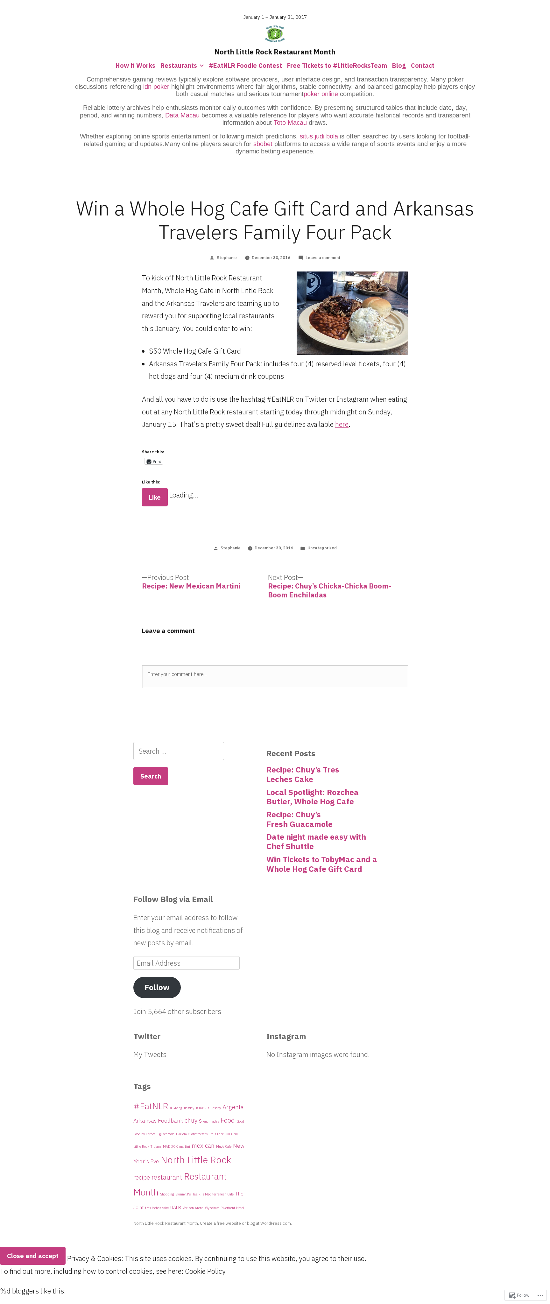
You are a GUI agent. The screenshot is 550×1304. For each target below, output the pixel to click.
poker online (321, 93)
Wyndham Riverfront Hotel (224, 1208)
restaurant (167, 1177)
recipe (141, 1177)
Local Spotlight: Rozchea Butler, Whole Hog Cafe (312, 797)
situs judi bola (319, 136)
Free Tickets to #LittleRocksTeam (337, 65)
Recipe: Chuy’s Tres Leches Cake (302, 774)
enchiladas (211, 1121)
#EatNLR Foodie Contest (245, 65)
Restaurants (178, 65)
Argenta (233, 1107)
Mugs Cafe (223, 1146)
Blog (399, 65)
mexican (203, 1145)
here (342, 424)
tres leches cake (157, 1208)
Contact (422, 65)
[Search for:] (178, 751)
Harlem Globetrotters (192, 1134)
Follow (157, 987)
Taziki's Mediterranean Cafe (213, 1194)
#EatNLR (150, 1105)
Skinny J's (183, 1194)
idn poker (156, 86)
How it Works (135, 65)
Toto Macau (290, 122)
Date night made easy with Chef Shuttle (316, 841)
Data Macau (182, 115)
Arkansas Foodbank (158, 1120)
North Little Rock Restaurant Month (275, 51)
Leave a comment (323, 257)
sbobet (262, 143)
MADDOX (170, 1146)
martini (184, 1146)
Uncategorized (322, 548)
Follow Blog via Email (173, 899)
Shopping (167, 1194)
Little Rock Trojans (147, 1146)
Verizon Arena (193, 1208)
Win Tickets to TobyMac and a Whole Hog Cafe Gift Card (321, 864)
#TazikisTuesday (208, 1108)
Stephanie (227, 257)
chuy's (193, 1120)
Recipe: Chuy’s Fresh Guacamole (299, 819)
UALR (175, 1207)
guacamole (166, 1134)
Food (228, 1120)
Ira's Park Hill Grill (223, 1134)
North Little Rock (196, 1160)
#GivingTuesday (182, 1108)
